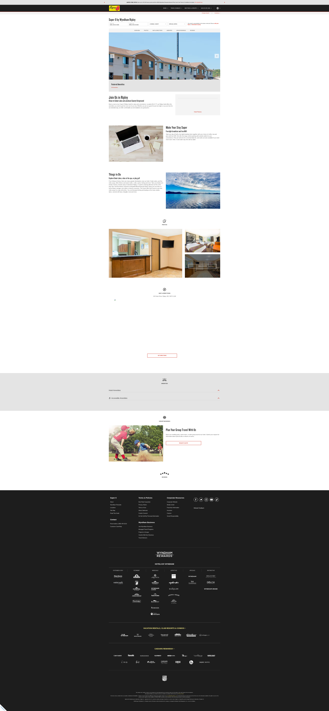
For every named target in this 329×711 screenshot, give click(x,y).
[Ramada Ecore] (155, 614)
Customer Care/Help (116, 526)
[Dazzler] (174, 589)
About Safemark (143, 510)
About (111, 502)
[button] (104, 2)
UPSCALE (192, 570)
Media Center (170, 504)
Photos (146, 30)
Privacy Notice (143, 504)
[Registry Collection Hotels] (211, 576)
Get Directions (162, 355)
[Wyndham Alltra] (174, 601)
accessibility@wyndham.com (172, 695)
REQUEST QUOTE (183, 443)
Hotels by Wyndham (164, 564)
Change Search (205, 13)
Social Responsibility (172, 516)
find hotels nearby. (196, 24)
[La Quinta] (155, 576)
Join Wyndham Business (146, 526)
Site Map (112, 510)
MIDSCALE (155, 570)
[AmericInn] (155, 595)
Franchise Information (173, 507)
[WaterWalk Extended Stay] (118, 583)
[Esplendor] (174, 583)
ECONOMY (137, 570)
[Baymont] (155, 601)
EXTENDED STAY (118, 570)
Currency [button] (217, 13)
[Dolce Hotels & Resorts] (211, 583)
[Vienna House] (174, 595)
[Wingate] (155, 583)
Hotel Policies (198, 112)
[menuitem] (165, 8)
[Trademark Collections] (192, 583)
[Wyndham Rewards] (164, 554)
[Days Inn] (136, 576)
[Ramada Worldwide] (155, 608)
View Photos (202, 266)
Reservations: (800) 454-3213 (118, 523)
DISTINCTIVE (211, 570)
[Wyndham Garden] (155, 589)
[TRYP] (174, 576)
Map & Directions (157, 30)
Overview (137, 30)
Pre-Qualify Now (198, 2)
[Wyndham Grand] (211, 589)
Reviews (192, 30)
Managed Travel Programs (146, 529)
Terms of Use (142, 507)
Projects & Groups (144, 532)
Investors (169, 510)
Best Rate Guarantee (144, 502)
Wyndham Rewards (115, 504)
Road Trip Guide (114, 513)
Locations (113, 507)
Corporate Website (172, 502)
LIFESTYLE (174, 570)
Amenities (169, 30)
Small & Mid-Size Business (146, 535)
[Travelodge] (136, 601)
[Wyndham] (192, 576)
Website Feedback (199, 508)
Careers (169, 513)
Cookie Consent (143, 513)
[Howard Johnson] (136, 595)
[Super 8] (136, 583)
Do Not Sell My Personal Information (149, 516)
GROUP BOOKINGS (181, 30)
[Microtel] (136, 589)
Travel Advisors (143, 538)
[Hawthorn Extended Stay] (118, 576)
